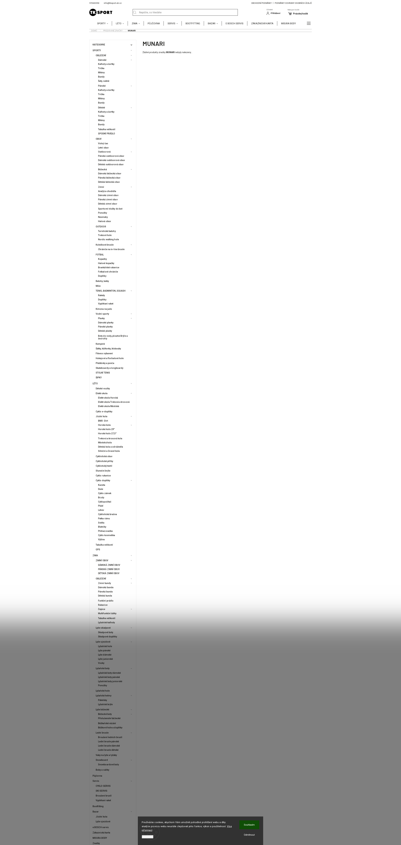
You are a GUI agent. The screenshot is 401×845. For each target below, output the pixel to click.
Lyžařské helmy (103, 695)
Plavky (101, 318)
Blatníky (102, 527)
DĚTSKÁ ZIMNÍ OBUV (108, 573)
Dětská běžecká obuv (109, 182)
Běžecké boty (105, 714)
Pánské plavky (105, 326)
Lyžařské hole (105, 646)
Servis (96, 781)
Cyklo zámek (104, 493)
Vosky (101, 663)
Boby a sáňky (102, 770)
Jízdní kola (101, 416)
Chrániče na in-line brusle (111, 249)
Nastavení (147, 837)
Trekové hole (105, 235)
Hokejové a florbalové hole (110, 358)
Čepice (101, 609)
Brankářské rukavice (108, 267)
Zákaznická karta (101, 832)
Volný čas (103, 143)
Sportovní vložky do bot (110, 208)
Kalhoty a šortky (106, 64)
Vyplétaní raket (105, 303)
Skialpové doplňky (107, 636)
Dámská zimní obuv (108, 195)
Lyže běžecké (102, 709)
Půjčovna (97, 776)
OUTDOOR (101, 226)
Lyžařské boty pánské (109, 677)
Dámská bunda (105, 587)
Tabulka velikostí (106, 129)
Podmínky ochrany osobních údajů (293, 3)
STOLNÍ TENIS (103, 372)
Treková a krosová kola (110, 438)
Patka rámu (104, 518)
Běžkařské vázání (107, 723)
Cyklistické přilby (104, 461)
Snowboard (102, 760)
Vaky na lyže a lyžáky (106, 755)
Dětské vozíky (103, 388)
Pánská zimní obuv (108, 199)
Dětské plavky (105, 331)
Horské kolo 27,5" (107, 433)
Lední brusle (102, 732)
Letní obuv (103, 147)
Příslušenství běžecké (109, 718)
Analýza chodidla (107, 191)
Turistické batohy (107, 231)
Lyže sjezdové (103, 641)
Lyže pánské (104, 650)
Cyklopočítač (104, 501)
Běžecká (102, 169)
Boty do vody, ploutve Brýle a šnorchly (113, 337)
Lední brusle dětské (108, 750)
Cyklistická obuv (104, 456)
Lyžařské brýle (105, 704)
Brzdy (101, 497)
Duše (100, 489)
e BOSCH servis (101, 827)
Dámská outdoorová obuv (111, 160)
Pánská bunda (105, 591)
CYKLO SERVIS (103, 786)
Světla (101, 522)
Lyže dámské (104, 654)
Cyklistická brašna (107, 514)
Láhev (101, 510)
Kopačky (102, 259)
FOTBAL (100, 254)
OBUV (99, 139)
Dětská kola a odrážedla (110, 447)
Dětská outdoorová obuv (110, 164)
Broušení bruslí (104, 795)
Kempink (100, 344)
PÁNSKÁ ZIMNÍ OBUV (109, 569)
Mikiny (101, 72)
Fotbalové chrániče (108, 271)
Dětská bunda (105, 595)
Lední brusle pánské (108, 741)
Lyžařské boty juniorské (110, 681)
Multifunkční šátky (107, 613)
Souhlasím (249, 824)
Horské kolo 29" (106, 429)
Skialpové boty (105, 632)
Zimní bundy (104, 583)
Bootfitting (98, 806)
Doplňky (102, 276)
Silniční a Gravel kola (109, 451)
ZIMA (95, 555)
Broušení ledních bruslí (110, 737)
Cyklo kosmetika (106, 535)
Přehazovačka (105, 531)
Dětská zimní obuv (107, 203)
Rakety (101, 295)
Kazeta (101, 485)
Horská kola (104, 425)
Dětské (101, 107)
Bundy (101, 76)
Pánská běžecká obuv (109, 177)
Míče (98, 286)
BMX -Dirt (103, 421)
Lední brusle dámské (109, 745)
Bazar (96, 811)
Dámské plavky (105, 322)
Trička (101, 68)
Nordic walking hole (108, 239)
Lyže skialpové (103, 628)
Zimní (101, 187)
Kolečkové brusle (105, 245)
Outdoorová (104, 151)
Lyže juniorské (105, 659)
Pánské (102, 86)
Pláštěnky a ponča (105, 363)
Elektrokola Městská (108, 406)
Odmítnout (249, 834)
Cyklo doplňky (103, 480)
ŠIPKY (99, 377)
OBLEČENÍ (101, 55)
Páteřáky (102, 700)
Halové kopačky (106, 263)
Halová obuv (104, 221)
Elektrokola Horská (108, 398)
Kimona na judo (104, 309)
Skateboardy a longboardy (109, 368)
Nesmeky (103, 217)
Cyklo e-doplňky (104, 411)
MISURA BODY (100, 838)
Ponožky (102, 213)
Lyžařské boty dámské (109, 673)
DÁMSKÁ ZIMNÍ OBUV (109, 565)
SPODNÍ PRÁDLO (106, 133)
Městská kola (105, 442)
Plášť (100, 506)
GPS (98, 549)
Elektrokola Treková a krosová (114, 402)
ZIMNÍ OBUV (102, 560)
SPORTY (97, 50)
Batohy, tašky (102, 281)
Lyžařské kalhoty (106, 622)
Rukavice (102, 605)
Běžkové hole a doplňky (110, 727)
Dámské (102, 60)
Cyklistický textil (104, 466)
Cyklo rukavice (103, 475)
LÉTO (95, 383)
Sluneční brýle (103, 470)
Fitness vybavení (104, 353)
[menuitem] (104, 23)
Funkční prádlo (105, 600)
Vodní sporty (102, 314)
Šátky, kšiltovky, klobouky (108, 348)
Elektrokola (101, 393)
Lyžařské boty (102, 668)
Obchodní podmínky (261, 3)
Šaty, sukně (103, 81)
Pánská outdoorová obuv (111, 156)
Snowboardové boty (108, 764)
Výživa (101, 539)
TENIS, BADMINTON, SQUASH (110, 291)
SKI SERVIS (101, 791)
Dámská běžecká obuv (109, 173)
